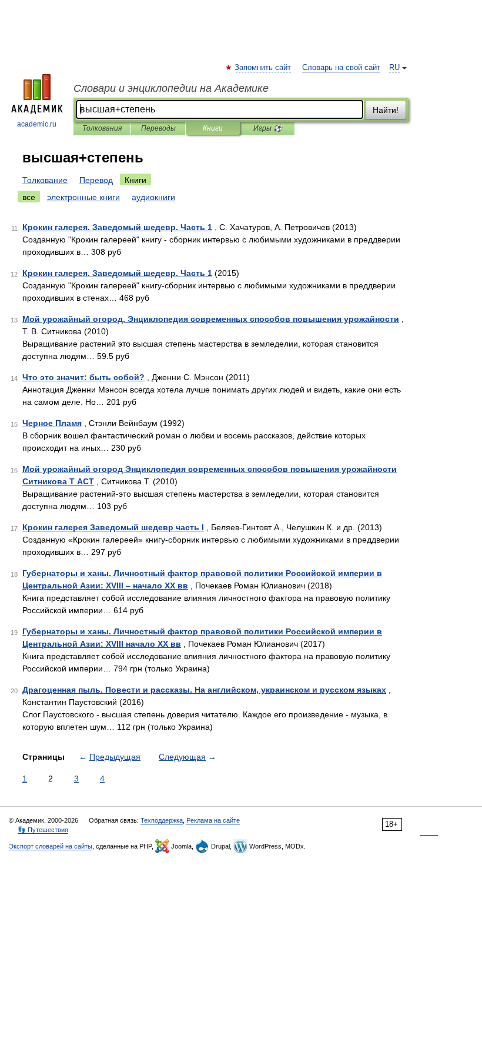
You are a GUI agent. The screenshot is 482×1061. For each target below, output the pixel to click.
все (28, 197)
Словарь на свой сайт (341, 68)
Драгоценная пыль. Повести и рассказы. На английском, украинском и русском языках (204, 689)
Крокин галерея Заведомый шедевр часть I (113, 527)
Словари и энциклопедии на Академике (171, 88)
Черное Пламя (52, 423)
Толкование (45, 180)
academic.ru (36, 124)
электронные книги (83, 197)
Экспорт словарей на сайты (50, 846)
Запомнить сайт (263, 68)
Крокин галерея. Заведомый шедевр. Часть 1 (117, 227)
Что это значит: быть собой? (83, 377)
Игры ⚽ (267, 128)
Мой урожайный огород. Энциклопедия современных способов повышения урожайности (210, 319)
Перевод (96, 180)
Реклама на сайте (213, 820)
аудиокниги (153, 197)
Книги (213, 128)
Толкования (102, 128)
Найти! (386, 110)
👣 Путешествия (43, 829)
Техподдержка (161, 820)
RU (394, 68)
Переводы (158, 128)
